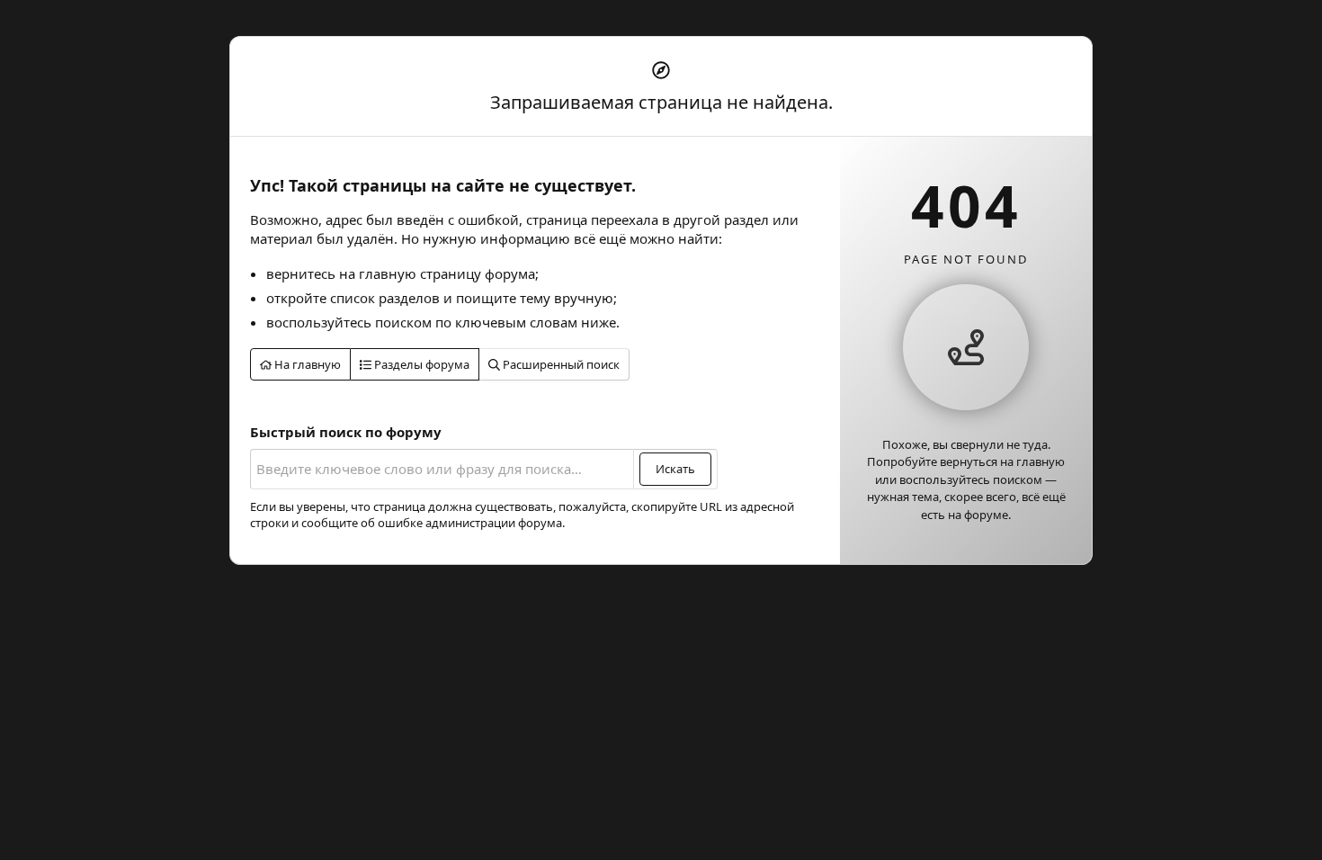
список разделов (385, 298)
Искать (675, 469)
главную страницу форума (447, 273)
